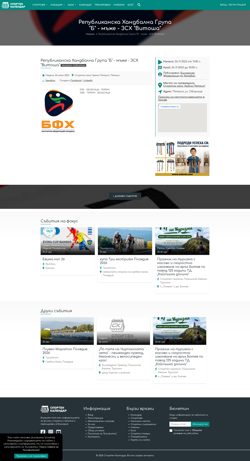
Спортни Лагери (140, 434)
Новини (119, 5)
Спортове (137, 418)
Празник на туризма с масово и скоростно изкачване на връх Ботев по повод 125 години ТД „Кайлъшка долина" (181, 266)
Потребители (139, 437)
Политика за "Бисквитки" (102, 434)
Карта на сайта (140, 440)
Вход (223, 5)
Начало (90, 34)
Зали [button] (71, 5)
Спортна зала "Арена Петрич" (184, 86)
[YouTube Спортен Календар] (58, 432)
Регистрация (237, 5)
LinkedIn (88, 80)
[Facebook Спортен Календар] (43, 432)
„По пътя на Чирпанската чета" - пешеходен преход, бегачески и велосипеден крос (121, 354)
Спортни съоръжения (143, 424)
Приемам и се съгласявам (31, 456)
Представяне (96, 427)
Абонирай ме (200, 424)
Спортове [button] (39, 5)
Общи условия (96, 430)
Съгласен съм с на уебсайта (188, 432)
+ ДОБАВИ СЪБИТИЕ (125, 196)
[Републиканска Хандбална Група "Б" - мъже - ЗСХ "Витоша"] (58, 111)
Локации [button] (57, 5)
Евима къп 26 (54, 259)
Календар (85, 5)
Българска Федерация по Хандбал (179, 74)
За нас (91, 424)
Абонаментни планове (101, 421)
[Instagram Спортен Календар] (51, 432)
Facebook (76, 80)
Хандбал (50, 80)
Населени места (140, 421)
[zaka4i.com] (182, 158)
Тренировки (103, 5)
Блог (131, 5)
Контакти (94, 437)
